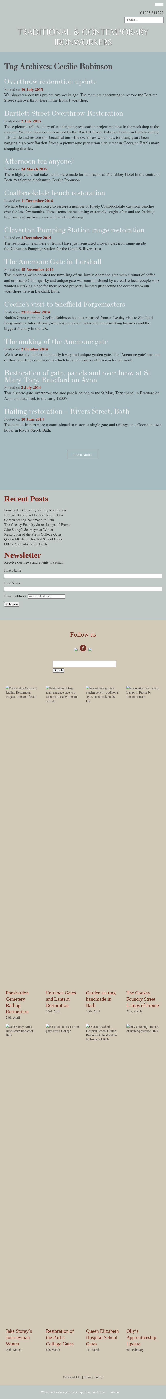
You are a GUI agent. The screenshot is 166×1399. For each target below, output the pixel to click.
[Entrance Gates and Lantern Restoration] (63, 701)
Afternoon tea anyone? (39, 161)
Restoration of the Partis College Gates (33, 534)
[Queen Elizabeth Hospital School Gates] (103, 1039)
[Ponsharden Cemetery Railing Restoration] (23, 696)
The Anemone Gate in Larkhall (53, 261)
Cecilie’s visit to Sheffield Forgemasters (64, 304)
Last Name (12, 583)
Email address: (16, 595)
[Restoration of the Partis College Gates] (63, 1031)
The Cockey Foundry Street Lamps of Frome (37, 524)
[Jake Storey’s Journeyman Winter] (23, 1035)
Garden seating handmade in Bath (29, 519)
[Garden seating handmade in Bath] (103, 701)
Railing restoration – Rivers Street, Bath (67, 411)
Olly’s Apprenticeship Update (26, 543)
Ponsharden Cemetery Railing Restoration (35, 509)
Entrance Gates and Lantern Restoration (33, 514)
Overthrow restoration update (50, 81)
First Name (12, 570)
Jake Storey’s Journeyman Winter (28, 529)
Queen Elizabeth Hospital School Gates (33, 539)
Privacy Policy (93, 1377)
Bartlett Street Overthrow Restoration (63, 113)
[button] (157, 5)
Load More (83, 455)
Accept (115, 1392)
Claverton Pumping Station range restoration (74, 229)
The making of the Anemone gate (56, 341)
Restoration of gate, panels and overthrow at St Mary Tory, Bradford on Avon (77, 376)
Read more (98, 1392)
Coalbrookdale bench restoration (54, 192)
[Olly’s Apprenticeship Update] (143, 1031)
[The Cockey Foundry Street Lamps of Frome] (143, 696)
